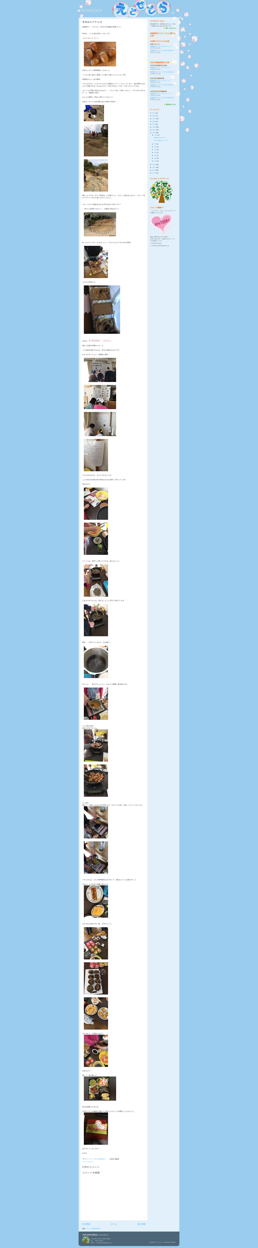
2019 (154, 124)
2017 (154, 130)
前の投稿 (142, 1224)
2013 (154, 170)
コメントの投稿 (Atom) (93, 1228)
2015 (154, 164)
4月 (155, 152)
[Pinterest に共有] (118, 1159)
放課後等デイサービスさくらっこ (160, 46)
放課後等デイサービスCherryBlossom (162, 50)
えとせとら (90, 1159)
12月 (156, 135)
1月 (155, 161)
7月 (155, 149)
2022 (154, 116)
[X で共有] (114, 1159)
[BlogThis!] (112, 1159)
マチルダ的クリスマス (161, 140)
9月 (155, 144)
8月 (155, 147)
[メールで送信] (110, 1159)
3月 (155, 155)
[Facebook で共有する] (116, 1159)
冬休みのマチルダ (159, 137)
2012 (154, 173)
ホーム (114, 1224)
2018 (154, 127)
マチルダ (90, 1162)
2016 (154, 132)
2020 (154, 121)
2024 (154, 113)
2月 (155, 158)
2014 (154, 167)
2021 (154, 118)
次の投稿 (86, 1224)
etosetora (90, 10)
